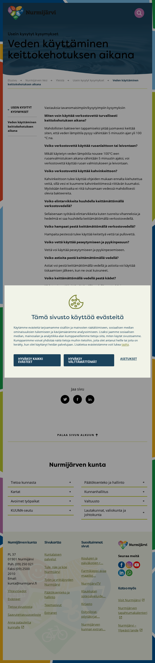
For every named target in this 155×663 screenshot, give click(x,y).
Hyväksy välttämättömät (82, 360)
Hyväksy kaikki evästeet (30, 360)
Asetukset (128, 359)
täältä (125, 344)
